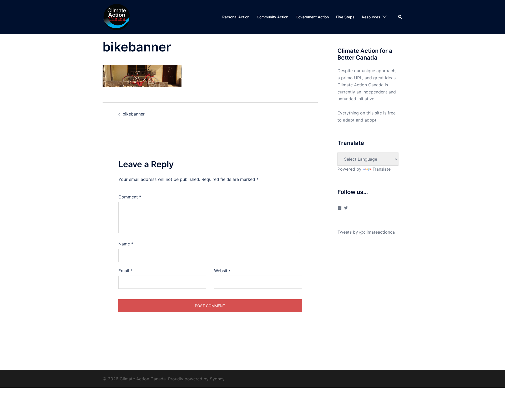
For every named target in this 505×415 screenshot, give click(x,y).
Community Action (272, 17)
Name (125, 243)
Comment (129, 196)
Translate (381, 169)
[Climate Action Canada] (116, 16)
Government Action (312, 17)
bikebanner (134, 114)
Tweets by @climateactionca (366, 232)
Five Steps (345, 17)
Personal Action (235, 17)
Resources (371, 17)
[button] (400, 17)
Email (125, 270)
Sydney (217, 378)
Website (222, 270)
